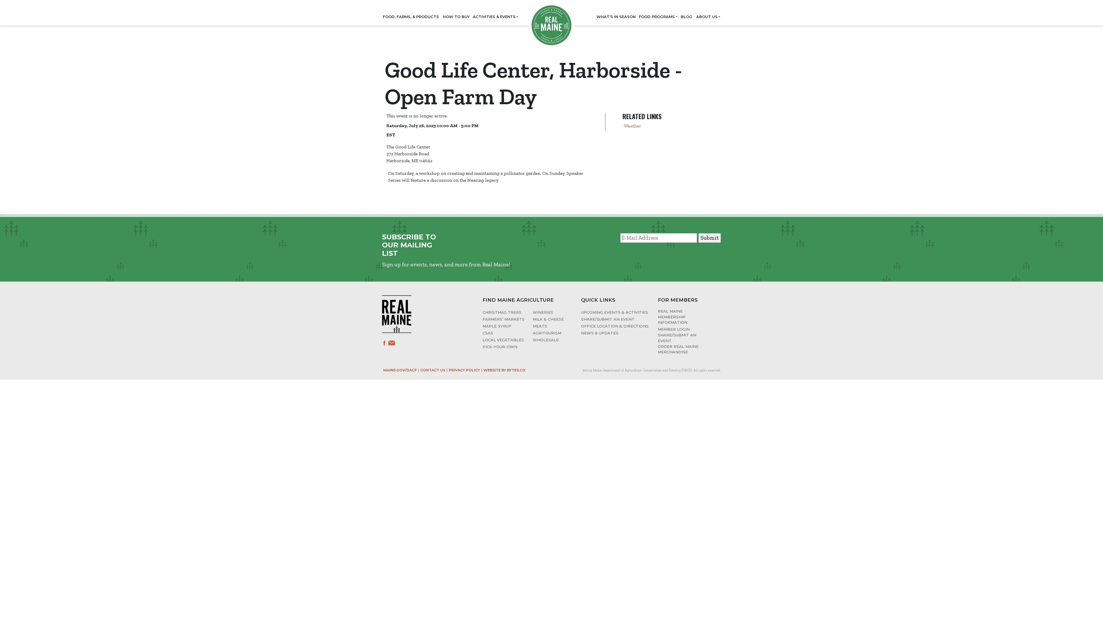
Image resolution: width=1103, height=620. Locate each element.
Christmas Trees (502, 312)
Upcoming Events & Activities (614, 312)
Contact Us (432, 370)
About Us (707, 16)
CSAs (488, 333)
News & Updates (599, 333)
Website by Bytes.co (504, 370)
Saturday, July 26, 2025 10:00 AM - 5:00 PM (432, 125)
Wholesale (546, 340)
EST (390, 134)
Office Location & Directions (615, 326)
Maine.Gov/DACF (400, 370)
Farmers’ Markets (503, 319)
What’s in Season (616, 16)
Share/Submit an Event (608, 319)
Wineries (543, 312)
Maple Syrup (497, 326)
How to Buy (456, 16)
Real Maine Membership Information (672, 317)
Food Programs (657, 16)
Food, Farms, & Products (411, 16)
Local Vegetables (503, 340)
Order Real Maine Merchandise (678, 349)
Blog (686, 16)
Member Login (674, 329)
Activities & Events (494, 16)
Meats (540, 326)
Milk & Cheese (548, 319)
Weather (632, 126)
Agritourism (547, 333)
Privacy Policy (464, 370)
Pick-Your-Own (500, 346)
